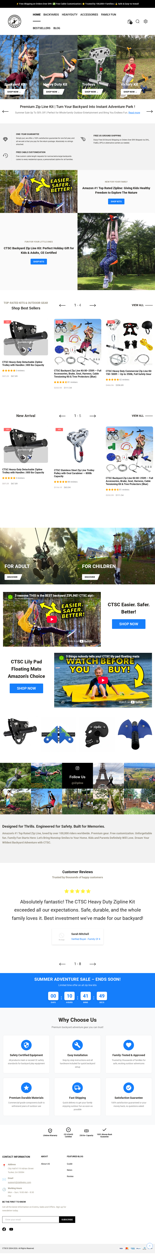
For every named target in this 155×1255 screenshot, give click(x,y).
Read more (134, 112)
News (69, 1170)
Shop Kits (116, 201)
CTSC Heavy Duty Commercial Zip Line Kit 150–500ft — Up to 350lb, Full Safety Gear (128, 373)
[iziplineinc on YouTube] (11, 1229)
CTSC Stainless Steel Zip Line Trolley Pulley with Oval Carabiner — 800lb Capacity (74, 473)
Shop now (128, 624)
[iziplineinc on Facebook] (4, 1229)
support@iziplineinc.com (19, 1182)
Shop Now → (14, 92)
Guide (69, 1164)
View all (138, 305)
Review (70, 1176)
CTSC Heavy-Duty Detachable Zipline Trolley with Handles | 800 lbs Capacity (23, 363)
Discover (12, 577)
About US (45, 1164)
